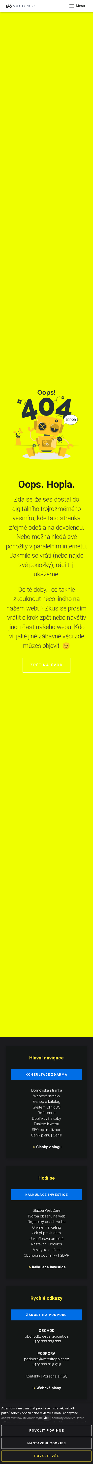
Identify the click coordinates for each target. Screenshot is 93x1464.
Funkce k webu (46, 1124)
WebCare (53, 1210)
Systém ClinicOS (47, 1107)
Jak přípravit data (46, 1233)
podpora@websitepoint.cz (46, 1359)
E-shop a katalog (46, 1101)
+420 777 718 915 (46, 1365)
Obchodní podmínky (40, 1255)
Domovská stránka (46, 1090)
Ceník (57, 1135)
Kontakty (33, 1376)
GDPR (64, 1255)
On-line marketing (46, 1227)
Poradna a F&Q (55, 1376)
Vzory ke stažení (46, 1250)
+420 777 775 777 (46, 1342)
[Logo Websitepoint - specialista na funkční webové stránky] (25, 5)
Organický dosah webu (46, 1221)
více (46, 1418)
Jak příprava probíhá (46, 1238)
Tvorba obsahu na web (46, 1216)
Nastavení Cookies (46, 1244)
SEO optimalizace (46, 1129)
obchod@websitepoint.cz (46, 1336)
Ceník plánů (40, 1135)
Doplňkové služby (46, 1118)
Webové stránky (46, 1096)
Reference (47, 1113)
